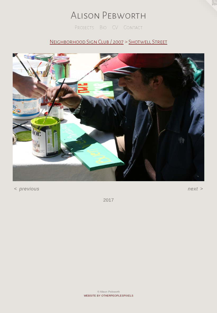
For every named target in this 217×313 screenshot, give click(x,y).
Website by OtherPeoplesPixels (108, 295)
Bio (103, 27)
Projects (84, 27)
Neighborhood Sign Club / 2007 (87, 42)
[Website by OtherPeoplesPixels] (206, 10)
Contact (133, 27)
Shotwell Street (148, 42)
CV (115, 27)
